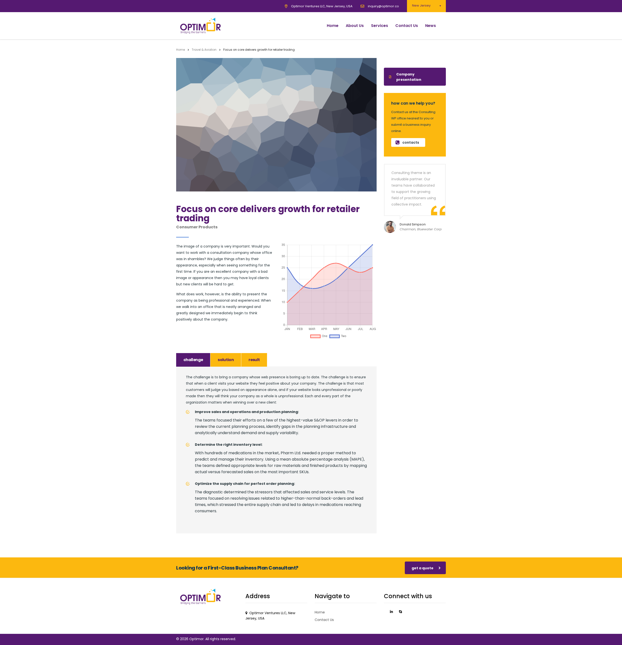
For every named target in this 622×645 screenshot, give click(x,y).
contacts (410, 142)
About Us (355, 25)
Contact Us (406, 25)
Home (332, 25)
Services (379, 25)
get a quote (422, 568)
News (430, 25)
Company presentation (408, 77)
